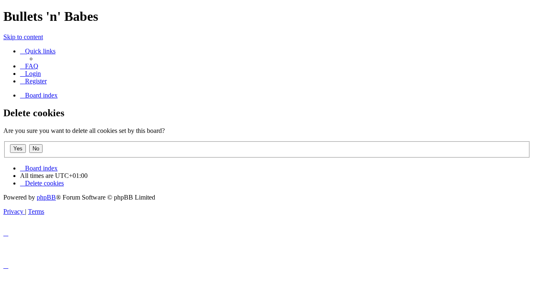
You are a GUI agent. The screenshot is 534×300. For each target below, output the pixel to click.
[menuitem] (29, 66)
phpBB (46, 197)
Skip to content (23, 36)
